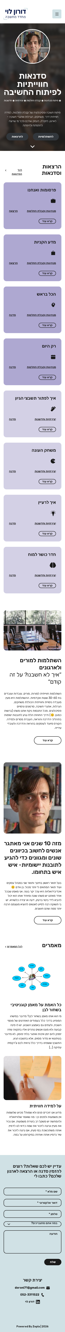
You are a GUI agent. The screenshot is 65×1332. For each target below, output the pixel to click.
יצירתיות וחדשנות (45, 419)
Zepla (36, 1326)
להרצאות (17, 136)
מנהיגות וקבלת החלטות (41, 211)
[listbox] (32, 1224)
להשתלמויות (45, 136)
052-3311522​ (32, 1294)
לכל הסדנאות (17, 172)
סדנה (12, 315)
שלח (53, 1262)
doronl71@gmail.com (32, 1287)
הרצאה (13, 211)
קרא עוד (47, 221)
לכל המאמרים (14, 946)
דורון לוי (32, 1301)
